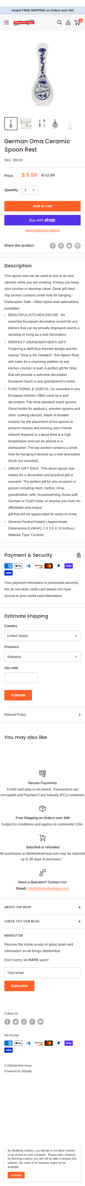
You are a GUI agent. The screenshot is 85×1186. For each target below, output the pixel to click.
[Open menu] (6, 22)
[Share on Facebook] (53, 245)
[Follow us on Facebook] (7, 1022)
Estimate (18, 695)
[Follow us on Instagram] (24, 1022)
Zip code (11, 668)
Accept (16, 1175)
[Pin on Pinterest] (61, 245)
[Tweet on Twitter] (69, 245)
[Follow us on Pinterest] (32, 1022)
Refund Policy (15, 714)
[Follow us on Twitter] (16, 1022)
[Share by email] (78, 245)
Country (10, 626)
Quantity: (11, 190)
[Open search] (59, 22)
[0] (77, 22)
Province (11, 647)
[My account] (68, 22)
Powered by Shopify (18, 1071)
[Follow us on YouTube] (40, 1022)
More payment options (43, 230)
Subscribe (19, 986)
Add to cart (42, 206)
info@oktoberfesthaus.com (48, 888)
